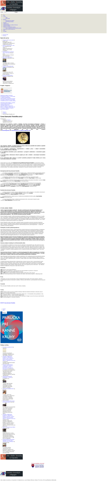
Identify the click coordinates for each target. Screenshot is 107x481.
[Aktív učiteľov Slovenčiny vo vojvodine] (11, 5)
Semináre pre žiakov (9, 21)
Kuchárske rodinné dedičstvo (9, 29)
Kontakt (4, 31)
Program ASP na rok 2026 (8, 40)
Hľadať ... (2, 12)
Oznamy (4, 35)
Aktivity (4, 19)
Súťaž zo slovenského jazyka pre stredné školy (8, 401)
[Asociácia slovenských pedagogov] (11, 11)
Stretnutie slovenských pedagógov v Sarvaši (7, 377)
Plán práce (7, 18)
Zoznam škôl (5, 34)
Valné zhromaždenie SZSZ (8, 388)
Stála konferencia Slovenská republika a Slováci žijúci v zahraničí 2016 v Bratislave (8, 440)
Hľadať (16, 12)
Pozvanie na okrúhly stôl (8, 347)
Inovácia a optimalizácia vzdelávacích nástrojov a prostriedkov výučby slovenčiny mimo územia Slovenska (8, 367)
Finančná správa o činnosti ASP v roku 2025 (8, 52)
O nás (4, 16)
